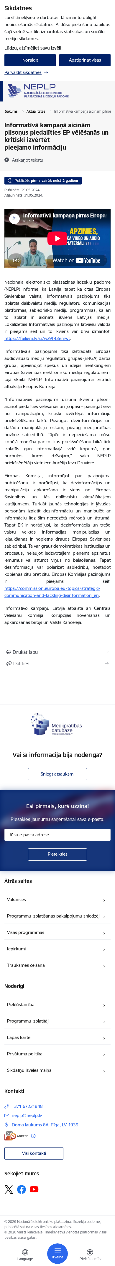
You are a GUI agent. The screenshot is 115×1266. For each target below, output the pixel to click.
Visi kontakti (34, 1153)
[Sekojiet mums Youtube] (34, 1189)
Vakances (16, 899)
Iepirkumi (16, 949)
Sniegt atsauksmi (57, 774)
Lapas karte (18, 1037)
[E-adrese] (16, 1136)
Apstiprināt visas (85, 60)
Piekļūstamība (20, 1004)
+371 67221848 (27, 1106)
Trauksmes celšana (26, 965)
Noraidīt (30, 60)
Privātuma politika (24, 1054)
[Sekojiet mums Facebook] (21, 1189)
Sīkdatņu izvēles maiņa (29, 1070)
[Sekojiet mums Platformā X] (8, 1189)
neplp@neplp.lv (27, 1115)
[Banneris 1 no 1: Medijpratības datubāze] (57, 723)
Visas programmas (25, 932)
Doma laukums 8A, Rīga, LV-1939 (45, 1125)
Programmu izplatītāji (28, 1021)
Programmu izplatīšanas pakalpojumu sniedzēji (53, 916)
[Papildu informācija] (33, 1136)
